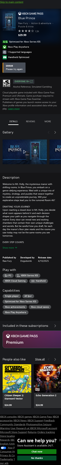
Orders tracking (46, 432)
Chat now (37, 451)
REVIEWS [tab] (30, 121)
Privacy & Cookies (10, 455)
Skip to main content (11, 2)
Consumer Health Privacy (14, 451)
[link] (17, 386)
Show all (40, 359)
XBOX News (20, 420)
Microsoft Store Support (13, 432)
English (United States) (12, 443)
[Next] (55, 132)
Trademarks (6, 459)
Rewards (5, 439)
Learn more (14, 108)
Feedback (49, 420)
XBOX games (24, 416)
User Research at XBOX (23, 428)
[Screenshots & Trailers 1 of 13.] (25, 151)
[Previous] (48, 132)
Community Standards (12, 424)
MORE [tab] (48, 121)
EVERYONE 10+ (22, 81)
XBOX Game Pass (42, 416)
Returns (32, 432)
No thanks (37, 458)
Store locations (8, 436)
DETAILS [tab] (13, 121)
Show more (8, 247)
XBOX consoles (8, 416)
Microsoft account (47, 428)
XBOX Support (35, 420)
